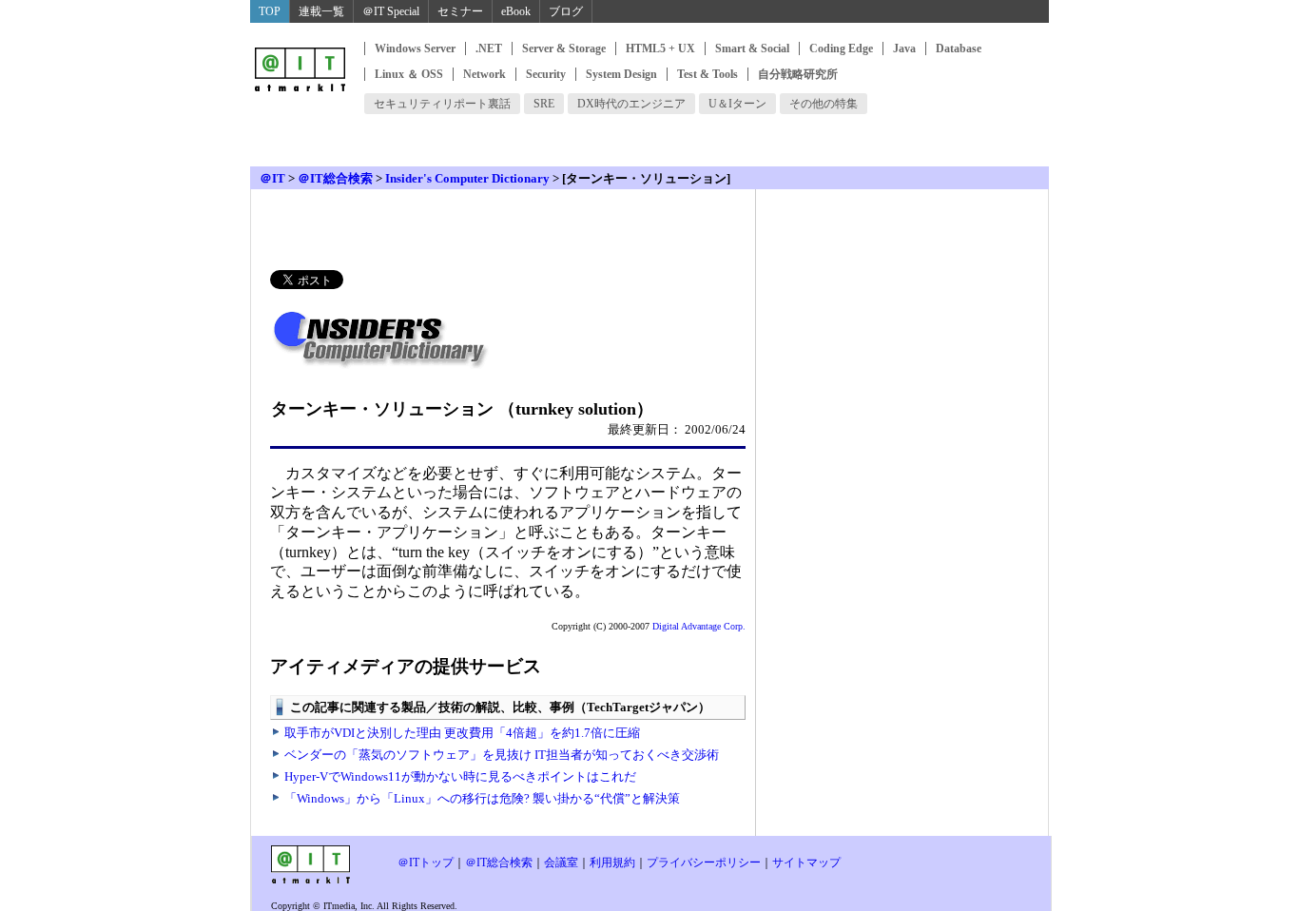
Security (546, 74)
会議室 (561, 862)
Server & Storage (564, 48)
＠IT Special (390, 11)
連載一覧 (321, 11)
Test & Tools (707, 74)
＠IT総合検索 (335, 178)
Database (958, 48)
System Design (621, 74)
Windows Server (415, 48)
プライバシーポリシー (704, 862)
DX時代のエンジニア (631, 103)
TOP (270, 11)
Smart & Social (752, 48)
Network (484, 74)
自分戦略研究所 (798, 74)
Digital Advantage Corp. (699, 626)
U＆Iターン (737, 103)
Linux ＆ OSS (409, 74)
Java (904, 48)
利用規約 (612, 862)
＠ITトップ (425, 862)
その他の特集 (823, 103)
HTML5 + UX (660, 48)
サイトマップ (806, 862)
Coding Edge (841, 48)
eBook (516, 11)
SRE (543, 103)
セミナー (460, 11)
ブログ (566, 11)
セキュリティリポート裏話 (442, 103)
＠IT (272, 178)
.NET (488, 48)
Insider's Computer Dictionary (467, 178)
